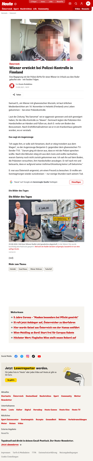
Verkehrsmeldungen (77, 419)
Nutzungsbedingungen (69, 452)
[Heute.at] (7, 3)
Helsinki (13, 269)
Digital (28, 410)
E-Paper (34, 1)
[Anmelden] (81, 3)
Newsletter (6, 400)
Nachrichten (45, 396)
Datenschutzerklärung (48, 452)
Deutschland (31, 396)
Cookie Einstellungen (9, 456)
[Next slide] (83, 221)
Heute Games (51, 410)
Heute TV (76, 410)
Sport (16, 9)
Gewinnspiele (27, 419)
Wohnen (62, 419)
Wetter (77, 396)
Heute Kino (64, 410)
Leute (11, 410)
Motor (4, 423)
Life (35, 9)
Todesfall (48, 269)
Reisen (12, 423)
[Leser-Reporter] (70, 3)
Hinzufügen (76, 182)
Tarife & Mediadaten (21, 452)
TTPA (34, 452)
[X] (21, 356)
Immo (43, 1)
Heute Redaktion (25, 84)
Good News (23, 269)
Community (43, 9)
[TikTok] (33, 356)
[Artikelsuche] (75, 3)
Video (77, 9)
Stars (3, 410)
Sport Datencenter (10, 419)
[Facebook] (16, 356)
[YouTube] (39, 356)
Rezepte (39, 419)
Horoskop (37, 410)
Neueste (85, 9)
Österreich (7, 9)
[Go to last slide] (9, 221)
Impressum (5, 452)
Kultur (19, 410)
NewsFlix (60, 1)
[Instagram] (27, 356)
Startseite (4, 13)
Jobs (50, 1)
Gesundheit (51, 419)
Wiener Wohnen (36, 269)
